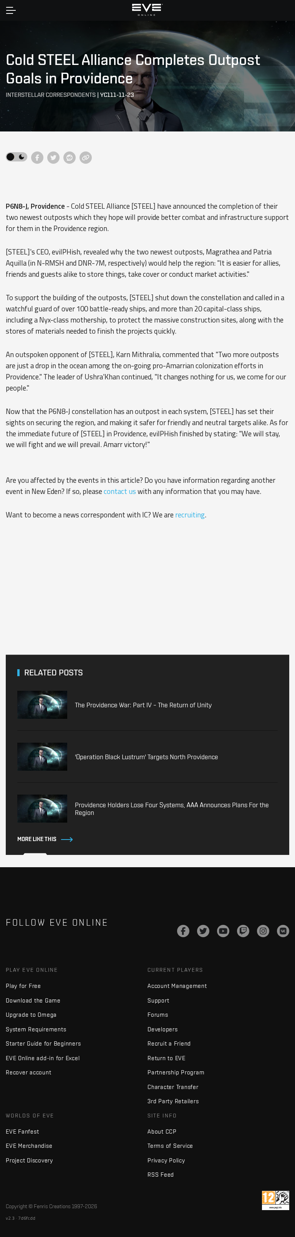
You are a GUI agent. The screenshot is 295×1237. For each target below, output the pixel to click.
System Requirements (36, 1029)
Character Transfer (173, 1087)
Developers (163, 1029)
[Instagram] (263, 931)
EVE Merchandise (29, 1145)
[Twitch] (243, 931)
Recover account (28, 1072)
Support (158, 1000)
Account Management (177, 986)
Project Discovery (29, 1160)
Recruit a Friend (169, 1043)
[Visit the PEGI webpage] (275, 1200)
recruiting (190, 514)
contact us (120, 491)
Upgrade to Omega (31, 1014)
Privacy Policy (166, 1160)
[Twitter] (203, 931)
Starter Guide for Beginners (43, 1043)
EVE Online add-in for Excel (43, 1058)
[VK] (283, 931)
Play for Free (23, 986)
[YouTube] (223, 931)
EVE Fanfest (22, 1131)
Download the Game (33, 1000)
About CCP (162, 1131)
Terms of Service (170, 1145)
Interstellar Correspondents (51, 94)
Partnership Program (176, 1072)
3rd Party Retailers (173, 1101)
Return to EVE (167, 1058)
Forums (158, 1014)
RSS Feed (161, 1174)
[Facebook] (183, 931)
